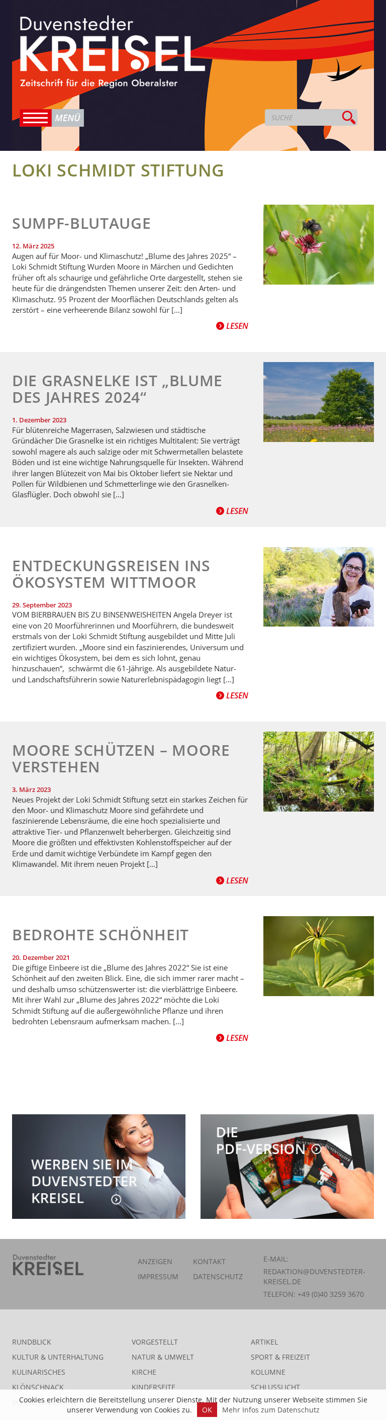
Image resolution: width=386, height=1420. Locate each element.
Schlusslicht (275, 1387)
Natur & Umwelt (163, 1357)
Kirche (144, 1372)
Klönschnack (38, 1387)
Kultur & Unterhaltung (58, 1357)
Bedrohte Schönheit (100, 934)
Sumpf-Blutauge (81, 223)
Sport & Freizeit (280, 1357)
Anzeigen (155, 1261)
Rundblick (31, 1342)
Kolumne (268, 1372)
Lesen (236, 325)
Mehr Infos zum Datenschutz (271, 1409)
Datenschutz (218, 1276)
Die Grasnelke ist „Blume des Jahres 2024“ (117, 388)
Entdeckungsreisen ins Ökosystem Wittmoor (111, 573)
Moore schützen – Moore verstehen (121, 758)
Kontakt (209, 1261)
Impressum (158, 1276)
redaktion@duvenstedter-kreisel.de (314, 1276)
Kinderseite (153, 1387)
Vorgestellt (155, 1342)
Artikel (264, 1342)
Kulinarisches (38, 1372)
